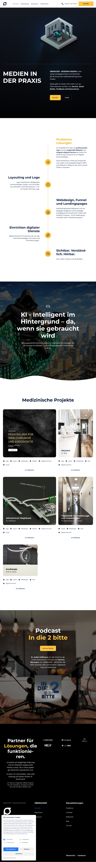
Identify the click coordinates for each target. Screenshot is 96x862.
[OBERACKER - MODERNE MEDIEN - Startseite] (5, 3)
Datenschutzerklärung (9, 858)
